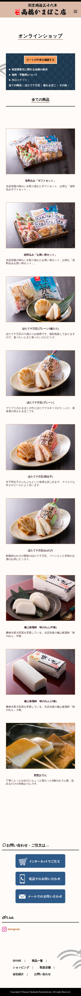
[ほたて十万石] (40, 299)
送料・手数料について (24, 74)
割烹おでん (40, 775)
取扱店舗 (45, 967)
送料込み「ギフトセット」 (40, 180)
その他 (63, 85)
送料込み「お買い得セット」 (40, 254)
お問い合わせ (42, 974)
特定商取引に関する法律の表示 (30, 69)
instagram (14, 929)
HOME (17, 960)
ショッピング (21, 967)
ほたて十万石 (32, 85)
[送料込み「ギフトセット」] (40, 151)
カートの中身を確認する (40, 59)
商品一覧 (37, 960)
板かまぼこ (49, 85)
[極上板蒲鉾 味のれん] (40, 598)
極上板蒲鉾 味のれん (40, 627)
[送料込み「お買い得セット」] (40, 225)
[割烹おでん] (40, 746)
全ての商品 (15, 85)
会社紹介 (18, 974)
